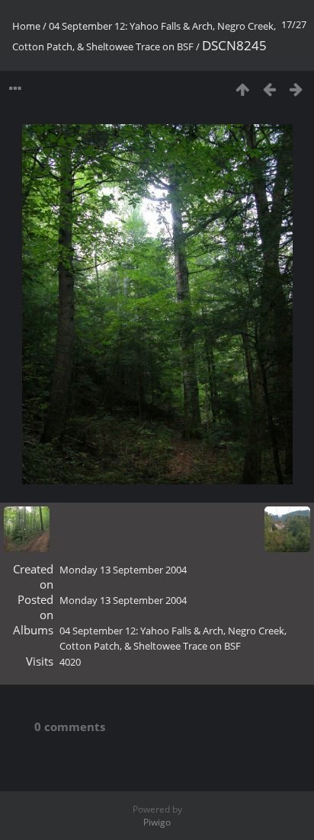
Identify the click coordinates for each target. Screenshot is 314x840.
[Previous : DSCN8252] (269, 88)
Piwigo (157, 822)
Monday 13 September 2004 (123, 570)
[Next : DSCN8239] (296, 88)
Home (26, 26)
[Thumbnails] (242, 88)
